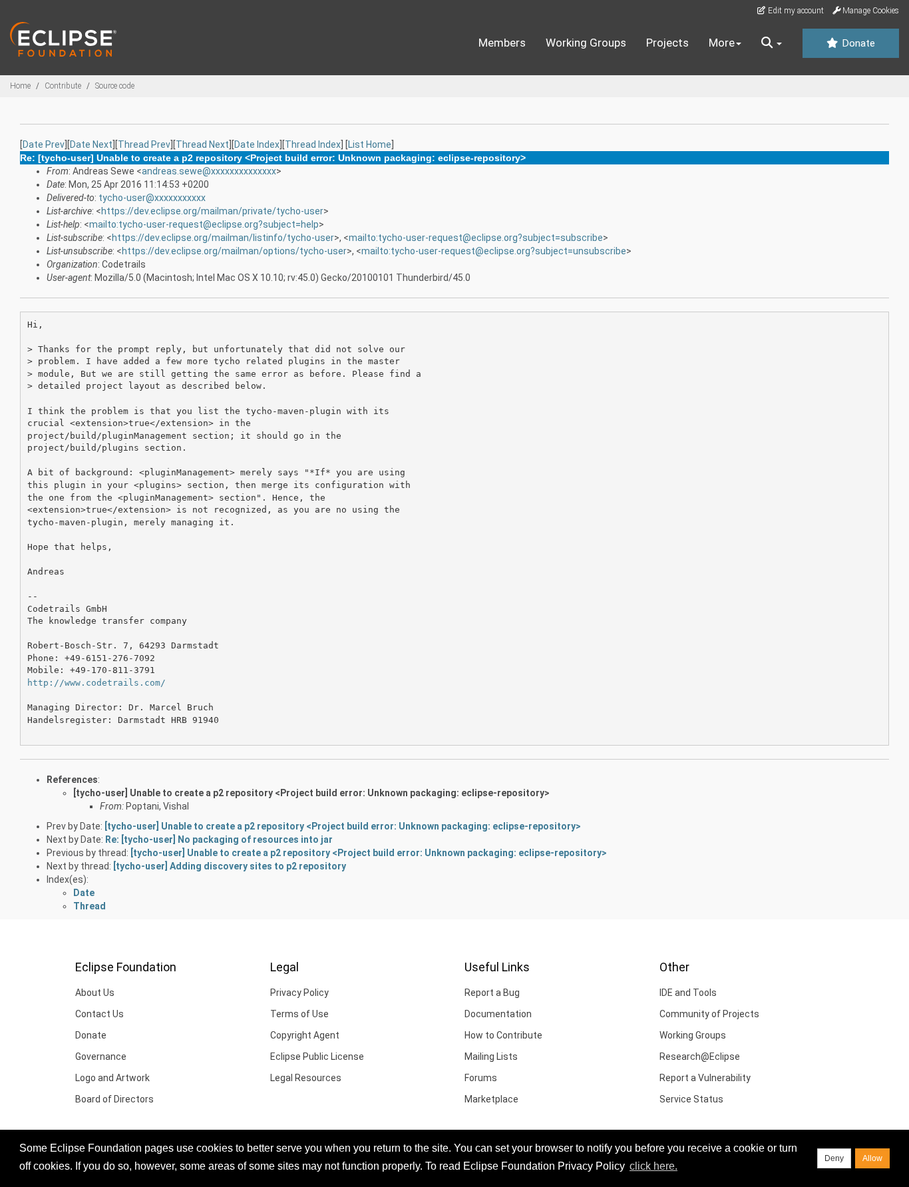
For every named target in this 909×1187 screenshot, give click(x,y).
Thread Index (313, 144)
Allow (872, 1158)
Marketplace (491, 1099)
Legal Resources (305, 1077)
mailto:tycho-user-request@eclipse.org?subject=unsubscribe (493, 251)
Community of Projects (709, 1014)
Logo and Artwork (112, 1077)
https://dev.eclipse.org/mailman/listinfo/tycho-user (223, 237)
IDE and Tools (688, 992)
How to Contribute (503, 1035)
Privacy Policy (299, 992)
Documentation (498, 1014)
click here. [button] (653, 1166)
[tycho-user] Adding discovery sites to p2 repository (229, 866)
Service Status (691, 1099)
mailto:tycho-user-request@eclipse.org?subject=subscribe (476, 237)
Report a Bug (492, 992)
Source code (114, 86)
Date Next (91, 144)
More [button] (722, 42)
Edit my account (795, 10)
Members (502, 42)
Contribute (63, 86)
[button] (771, 43)
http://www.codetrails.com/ (96, 683)
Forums (480, 1077)
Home (20, 86)
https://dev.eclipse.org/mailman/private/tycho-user (212, 211)
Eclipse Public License (317, 1056)
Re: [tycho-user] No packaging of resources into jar (219, 839)
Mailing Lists (491, 1056)
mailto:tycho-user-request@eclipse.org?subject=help (204, 224)
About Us (94, 992)
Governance (100, 1056)
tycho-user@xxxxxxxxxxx (152, 197)
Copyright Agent (304, 1035)
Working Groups (586, 42)
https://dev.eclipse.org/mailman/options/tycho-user (234, 251)
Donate (857, 43)
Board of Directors (114, 1099)
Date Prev (44, 144)
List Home (369, 144)
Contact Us (99, 1014)
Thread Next (202, 144)
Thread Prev (144, 144)
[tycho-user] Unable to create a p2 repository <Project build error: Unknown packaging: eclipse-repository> (311, 793)
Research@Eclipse (699, 1056)
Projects (667, 42)
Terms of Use (299, 1014)
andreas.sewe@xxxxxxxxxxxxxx (209, 171)
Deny (834, 1158)
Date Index (256, 144)
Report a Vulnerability (705, 1077)
